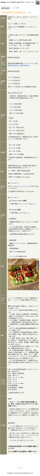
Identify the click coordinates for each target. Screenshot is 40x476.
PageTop (20, 467)
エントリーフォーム (21, 186)
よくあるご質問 (34, 11)
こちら (33, 204)
